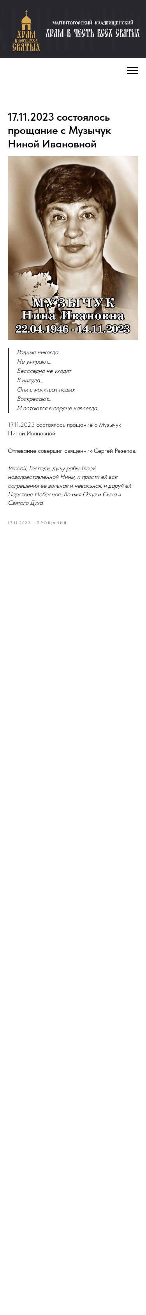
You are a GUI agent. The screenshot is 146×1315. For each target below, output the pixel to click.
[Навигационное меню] (132, 70)
